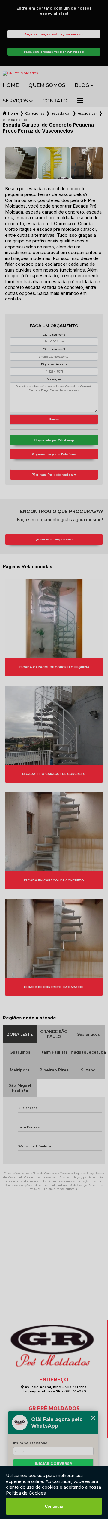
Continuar (54, 1506)
